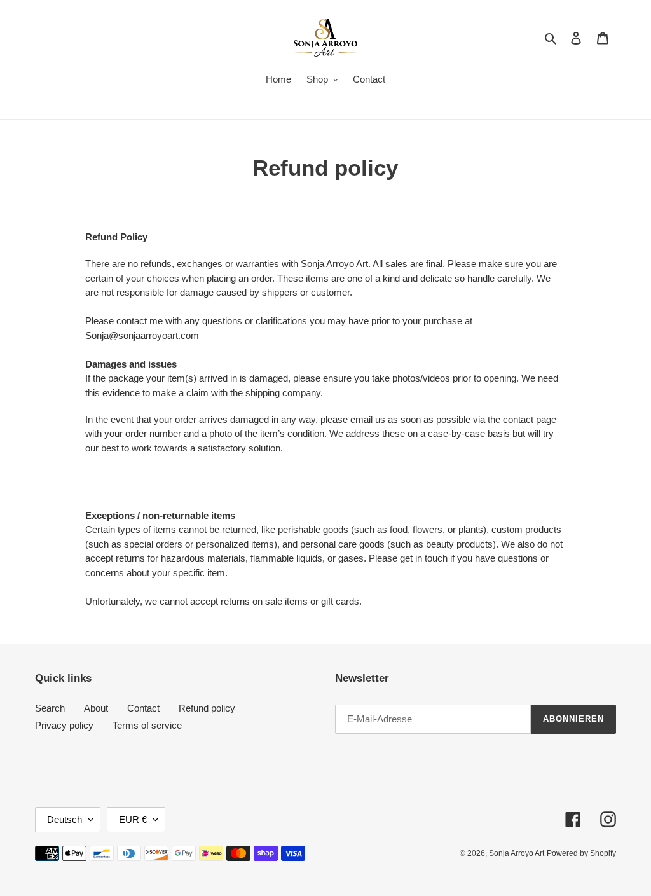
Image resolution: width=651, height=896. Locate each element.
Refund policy (207, 708)
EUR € (133, 819)
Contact (143, 708)
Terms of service (147, 725)
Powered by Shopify (581, 853)
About (96, 708)
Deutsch (64, 819)
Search (50, 708)
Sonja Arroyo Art (516, 853)
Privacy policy (64, 725)
